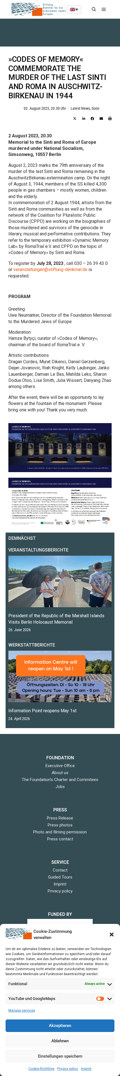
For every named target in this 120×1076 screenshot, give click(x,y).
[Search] (94, 9)
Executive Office (60, 765)
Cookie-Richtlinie (41, 1069)
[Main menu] (104, 9)
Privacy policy (67, 1069)
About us (60, 772)
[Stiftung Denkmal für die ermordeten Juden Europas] (39, 9)
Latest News (80, 108)
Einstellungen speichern (60, 1056)
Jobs (60, 786)
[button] (111, 934)
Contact (60, 870)
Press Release (60, 818)
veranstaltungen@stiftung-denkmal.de (50, 269)
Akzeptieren (60, 1025)
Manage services (21, 1010)
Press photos (60, 825)
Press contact (60, 838)
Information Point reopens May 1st (42, 710)
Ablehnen (60, 1040)
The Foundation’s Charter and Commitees (60, 779)
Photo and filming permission (60, 832)
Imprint (86, 1069)
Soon (95, 108)
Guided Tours (60, 877)
